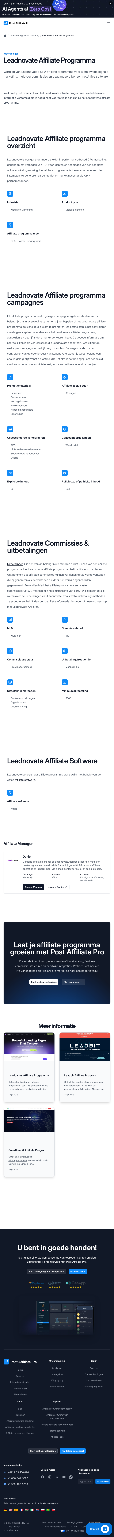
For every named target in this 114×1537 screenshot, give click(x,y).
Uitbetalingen (15, 564)
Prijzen (20, 1370)
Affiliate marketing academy (20, 1421)
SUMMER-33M (17, 14)
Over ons (94, 1368)
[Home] (5, 35)
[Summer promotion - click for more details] (57, 9)
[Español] (16, 1510)
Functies (20, 1376)
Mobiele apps (20, 1388)
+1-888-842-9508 (18, 1478)
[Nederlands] (37, 1510)
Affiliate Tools (57, 1437)
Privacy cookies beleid (55, 1526)
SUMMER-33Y (46, 14)
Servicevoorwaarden (52, 1522)
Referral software (57, 1430)
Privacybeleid (95, 1522)
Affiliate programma (93, 1386)
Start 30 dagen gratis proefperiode (46, 1271)
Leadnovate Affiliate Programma (58, 35)
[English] (10, 1510)
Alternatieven (20, 1394)
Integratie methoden (20, 1382)
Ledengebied (57, 1374)
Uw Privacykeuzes (75, 1530)
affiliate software (25, 779)
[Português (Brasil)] (48, 1510)
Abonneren (103, 1481)
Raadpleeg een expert (73, 1451)
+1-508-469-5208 (18, 1484)
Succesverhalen (94, 1380)
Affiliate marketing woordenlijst (20, 1427)
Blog (20, 1408)
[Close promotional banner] (111, 3)
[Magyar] (26, 1510)
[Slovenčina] (53, 1510)
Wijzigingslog (57, 1380)
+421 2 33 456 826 (18, 1472)
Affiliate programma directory (20, 1433)
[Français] (21, 1510)
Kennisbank (57, 1368)
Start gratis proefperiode (44, 982)
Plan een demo (71, 982)
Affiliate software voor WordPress (57, 1424)
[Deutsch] (5, 1510)
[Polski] (43, 1510)
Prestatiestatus (57, 1386)
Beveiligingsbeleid (75, 1522)
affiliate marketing (58, 970)
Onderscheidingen (94, 1374)
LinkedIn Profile (56, 887)
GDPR (74, 1526)
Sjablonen (20, 1415)
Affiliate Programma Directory (24, 35)
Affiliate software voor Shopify (57, 1408)
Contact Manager (33, 887)
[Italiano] (32, 1510)
